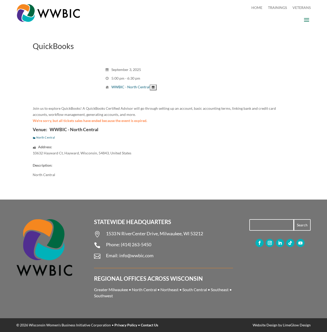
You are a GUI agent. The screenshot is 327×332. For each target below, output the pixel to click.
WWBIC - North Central (130, 87)
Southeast (220, 289)
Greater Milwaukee (111, 289)
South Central (194, 289)
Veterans (302, 8)
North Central (45, 137)
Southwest (103, 295)
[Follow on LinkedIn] (280, 243)
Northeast (169, 289)
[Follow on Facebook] (259, 243)
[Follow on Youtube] (300, 243)
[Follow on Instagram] (270, 243)
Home (256, 8)
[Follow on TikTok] (290, 243)
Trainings (277, 8)
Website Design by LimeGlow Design (282, 325)
